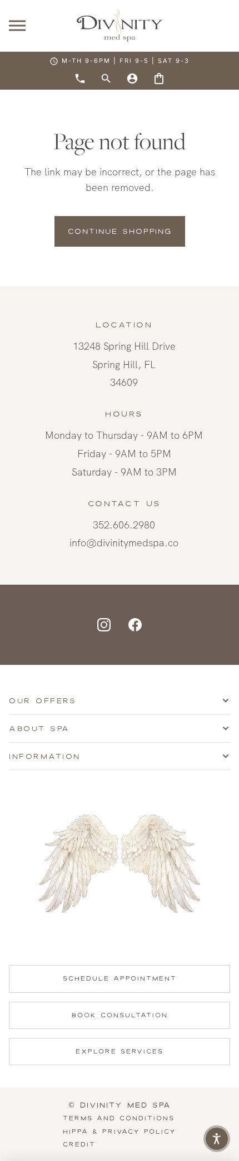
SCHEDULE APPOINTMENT (120, 978)
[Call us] (80, 78)
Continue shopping (120, 231)
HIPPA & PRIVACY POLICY (119, 1131)
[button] (216, 1138)
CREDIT (79, 1144)
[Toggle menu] (17, 26)
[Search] (106, 78)
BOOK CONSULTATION (120, 1015)
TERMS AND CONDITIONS (119, 1118)
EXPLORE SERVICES (119, 1051)
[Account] (132, 78)
